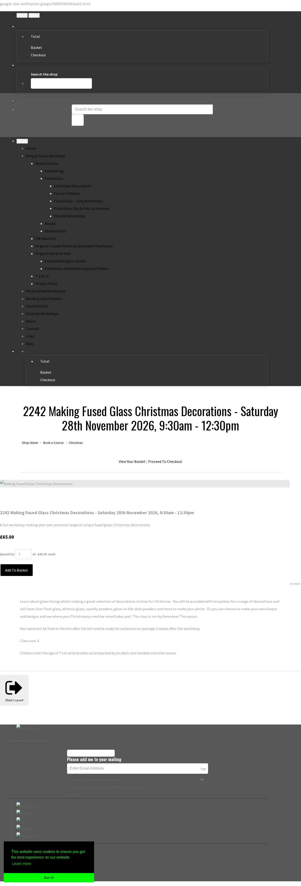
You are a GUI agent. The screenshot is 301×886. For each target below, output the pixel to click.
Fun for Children (67, 193)
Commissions (37, 306)
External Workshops (42, 313)
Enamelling (54, 171)
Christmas (76, 443)
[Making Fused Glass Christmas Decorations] (7, 498)
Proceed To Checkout (165, 461)
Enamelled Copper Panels (65, 261)
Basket (36, 47)
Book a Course (46, 163)
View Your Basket (132, 461)
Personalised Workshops (46, 291)
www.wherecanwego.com (27, 740)
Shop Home (30, 443)
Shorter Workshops (69, 216)
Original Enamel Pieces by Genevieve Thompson (74, 246)
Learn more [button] (21, 864)
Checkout (38, 55)
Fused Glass (54, 178)
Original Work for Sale (53, 253)
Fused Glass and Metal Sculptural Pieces (76, 268)
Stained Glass (55, 231)
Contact (32, 328)
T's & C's (42, 276)
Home (31, 148)
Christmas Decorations (72, 186)
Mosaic (50, 223)
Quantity (7, 554)
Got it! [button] (49, 877)
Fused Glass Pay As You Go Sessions (81, 208)
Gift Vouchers (45, 238)
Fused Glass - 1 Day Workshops (78, 201)
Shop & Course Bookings (45, 155)
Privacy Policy (46, 283)
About (31, 321)
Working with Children (44, 298)
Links (30, 336)
